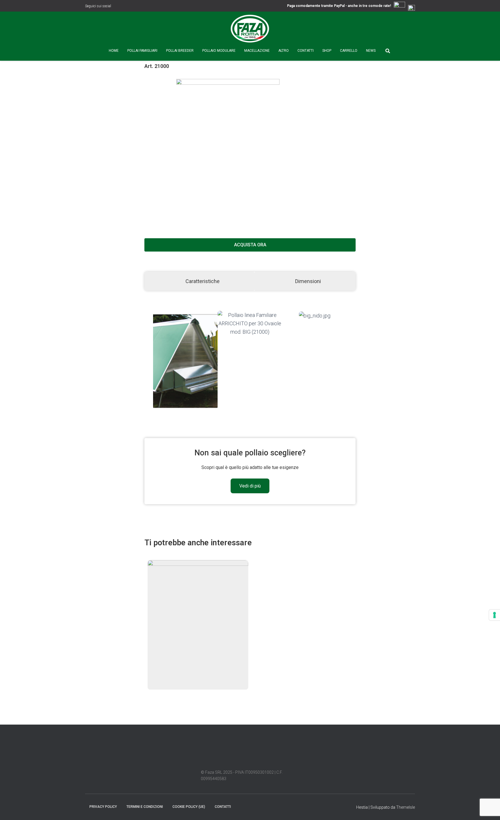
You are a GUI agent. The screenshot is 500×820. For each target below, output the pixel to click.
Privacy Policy (103, 807)
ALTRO (283, 51)
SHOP (326, 51)
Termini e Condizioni (144, 807)
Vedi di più (250, 486)
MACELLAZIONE (257, 51)
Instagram (124, 6)
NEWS (371, 51)
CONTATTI (305, 51)
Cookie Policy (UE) (188, 807)
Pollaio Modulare (219, 51)
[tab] (199, 281)
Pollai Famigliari (142, 51)
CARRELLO (348, 51)
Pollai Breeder (180, 51)
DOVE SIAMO (240, 806)
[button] (147, 360)
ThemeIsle (405, 807)
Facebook (116, 6)
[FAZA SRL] (250, 28)
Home (114, 51)
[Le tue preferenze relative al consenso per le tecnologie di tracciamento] (494, 615)
